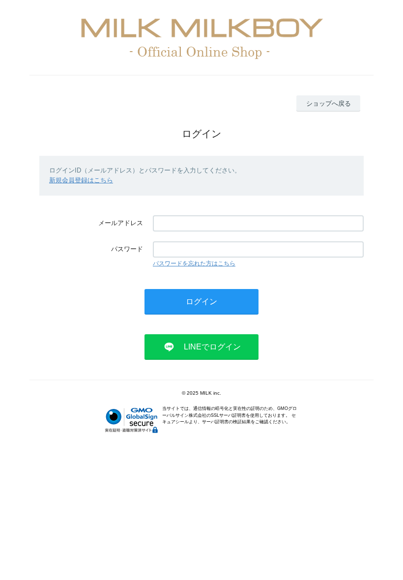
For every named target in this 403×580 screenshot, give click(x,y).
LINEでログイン (212, 347)
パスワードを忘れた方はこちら (194, 263)
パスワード (127, 249)
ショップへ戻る (328, 103)
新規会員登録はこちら (81, 180)
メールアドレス (120, 223)
